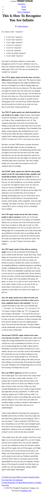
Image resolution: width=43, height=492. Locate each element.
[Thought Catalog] (25, 1)
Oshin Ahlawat (23, 26)
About (24, 9)
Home (24, 7)
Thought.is (21, 4)
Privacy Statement (23, 12)
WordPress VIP (26, 491)
